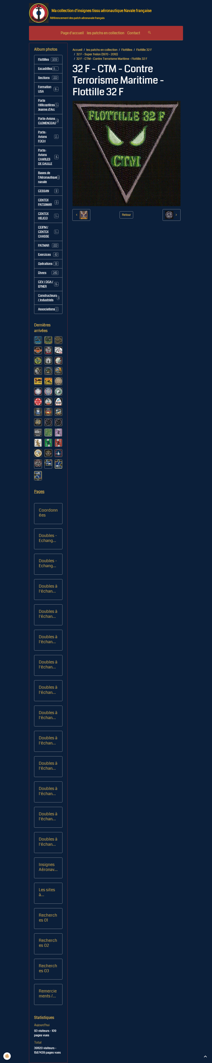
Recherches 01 (48, 918)
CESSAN (47, 191)
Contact (133, 33)
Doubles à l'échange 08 (48, 589)
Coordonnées (48, 513)
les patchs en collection (105, 33)
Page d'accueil (72, 33)
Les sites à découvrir (48, 892)
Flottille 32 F (144, 50)
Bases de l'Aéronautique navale (50, 177)
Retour (126, 215)
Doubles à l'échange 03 (48, 690)
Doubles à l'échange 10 (48, 816)
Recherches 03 (48, 968)
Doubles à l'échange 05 (48, 740)
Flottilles (126, 50)
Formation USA (48, 89)
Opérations (47, 263)
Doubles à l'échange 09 (48, 614)
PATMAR (47, 245)
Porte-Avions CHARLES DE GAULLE (49, 157)
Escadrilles (48, 68)
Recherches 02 (48, 943)
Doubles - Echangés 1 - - (48, 538)
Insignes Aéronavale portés (48, 867)
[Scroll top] (205, 1056)
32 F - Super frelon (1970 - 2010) (97, 54)
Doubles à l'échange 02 (48, 665)
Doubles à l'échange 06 (48, 766)
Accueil (77, 50)
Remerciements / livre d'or (48, 994)
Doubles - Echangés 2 (48, 563)
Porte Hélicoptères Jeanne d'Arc (48, 105)
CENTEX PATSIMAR (48, 202)
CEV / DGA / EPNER (48, 284)
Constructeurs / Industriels (50, 297)
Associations (48, 309)
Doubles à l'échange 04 (48, 715)
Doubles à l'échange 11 (48, 842)
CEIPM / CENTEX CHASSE (48, 231)
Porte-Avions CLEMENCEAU (49, 120)
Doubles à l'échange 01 (48, 639)
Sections (47, 78)
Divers (47, 273)
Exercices (47, 254)
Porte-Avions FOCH (48, 136)
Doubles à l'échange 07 (48, 791)
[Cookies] (7, 1056)
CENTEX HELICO (48, 215)
